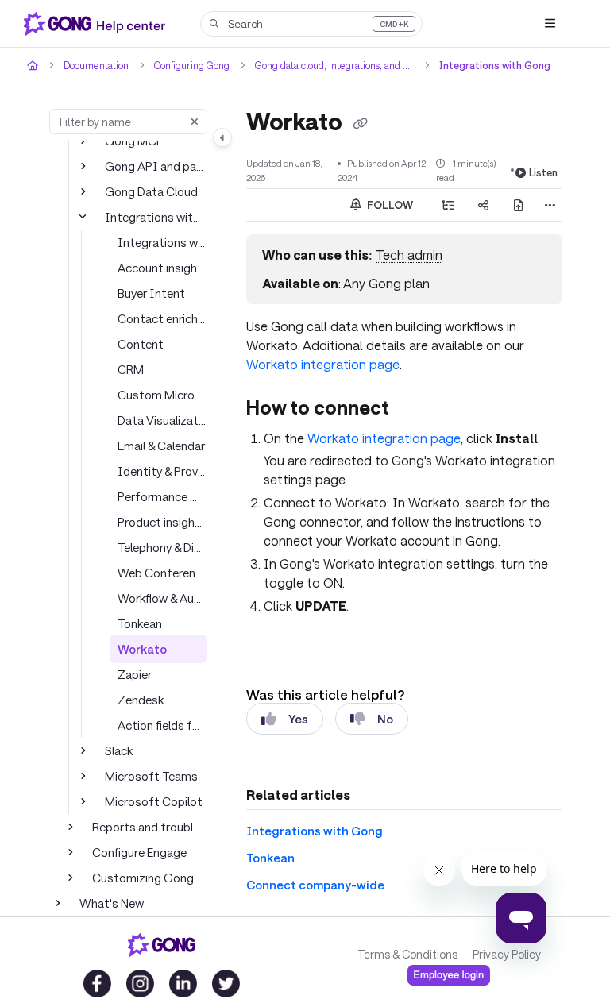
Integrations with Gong (490, 65)
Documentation (96, 65)
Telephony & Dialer (162, 547)
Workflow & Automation (162, 597)
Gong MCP (134, 140)
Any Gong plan (384, 283)
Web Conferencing (162, 572)
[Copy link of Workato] (360, 123)
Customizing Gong (140, 877)
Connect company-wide (307, 884)
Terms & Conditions (407, 954)
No (384, 717)
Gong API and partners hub (156, 165)
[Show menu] (549, 24)
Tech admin (405, 254)
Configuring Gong (193, 65)
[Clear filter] (194, 121)
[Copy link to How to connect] (414, 409)
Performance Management (162, 496)
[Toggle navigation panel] (222, 137)
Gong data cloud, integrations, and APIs (336, 65)
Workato (139, 648)
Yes (298, 717)
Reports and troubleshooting (149, 826)
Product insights (159, 521)
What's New (110, 902)
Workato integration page (375, 437)
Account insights (160, 267)
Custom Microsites (162, 394)
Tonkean (139, 623)
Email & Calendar (162, 445)
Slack (119, 750)
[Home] (98, 24)
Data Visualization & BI (162, 419)
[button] (311, 24)
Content (138, 343)
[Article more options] (549, 204)
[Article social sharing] (483, 204)
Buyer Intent (149, 292)
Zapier (134, 674)
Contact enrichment (162, 318)
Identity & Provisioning (162, 470)
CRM (131, 369)
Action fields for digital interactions (162, 724)
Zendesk (140, 699)
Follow (389, 204)
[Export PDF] (518, 204)
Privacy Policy (505, 954)
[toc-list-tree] (448, 204)
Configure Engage (138, 851)
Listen (544, 171)
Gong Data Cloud (150, 191)
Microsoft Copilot (148, 801)
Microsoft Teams (148, 775)
